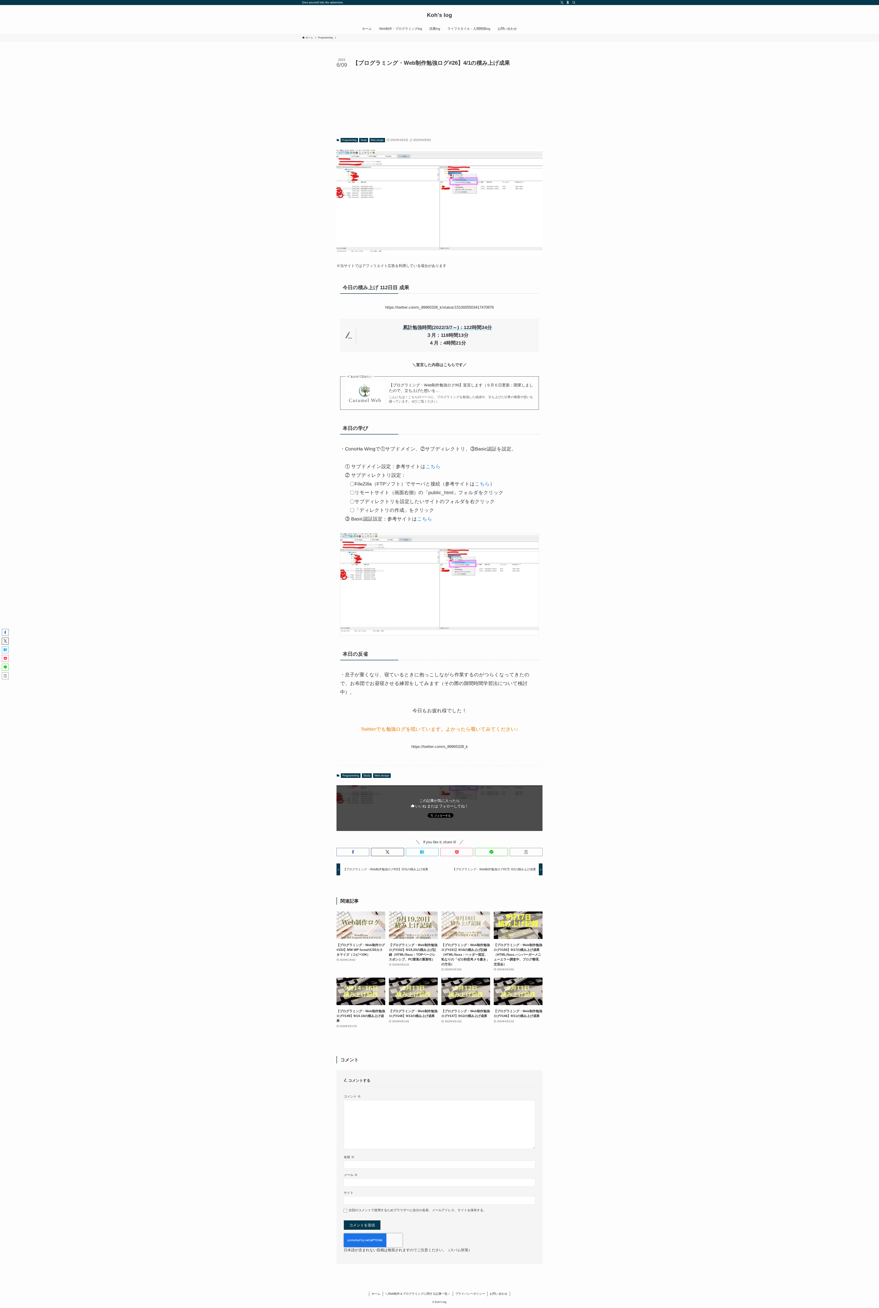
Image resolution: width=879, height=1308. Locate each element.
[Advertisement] (439, 104)
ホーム (376, 1293)
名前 (349, 1157)
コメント (352, 1096)
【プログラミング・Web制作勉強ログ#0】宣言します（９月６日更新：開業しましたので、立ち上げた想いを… (461, 388)
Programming (349, 140)
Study (364, 140)
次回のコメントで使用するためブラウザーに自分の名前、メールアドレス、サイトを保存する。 (417, 1210)
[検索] (574, 2)
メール (351, 1175)
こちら (433, 466)
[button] (352, 852)
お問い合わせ (498, 1293)
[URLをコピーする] (526, 852)
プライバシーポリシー (470, 1293)
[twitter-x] (562, 2)
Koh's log (439, 15)
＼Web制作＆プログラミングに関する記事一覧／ (417, 1293)
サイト (348, 1193)
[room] (568, 2)
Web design (377, 140)
